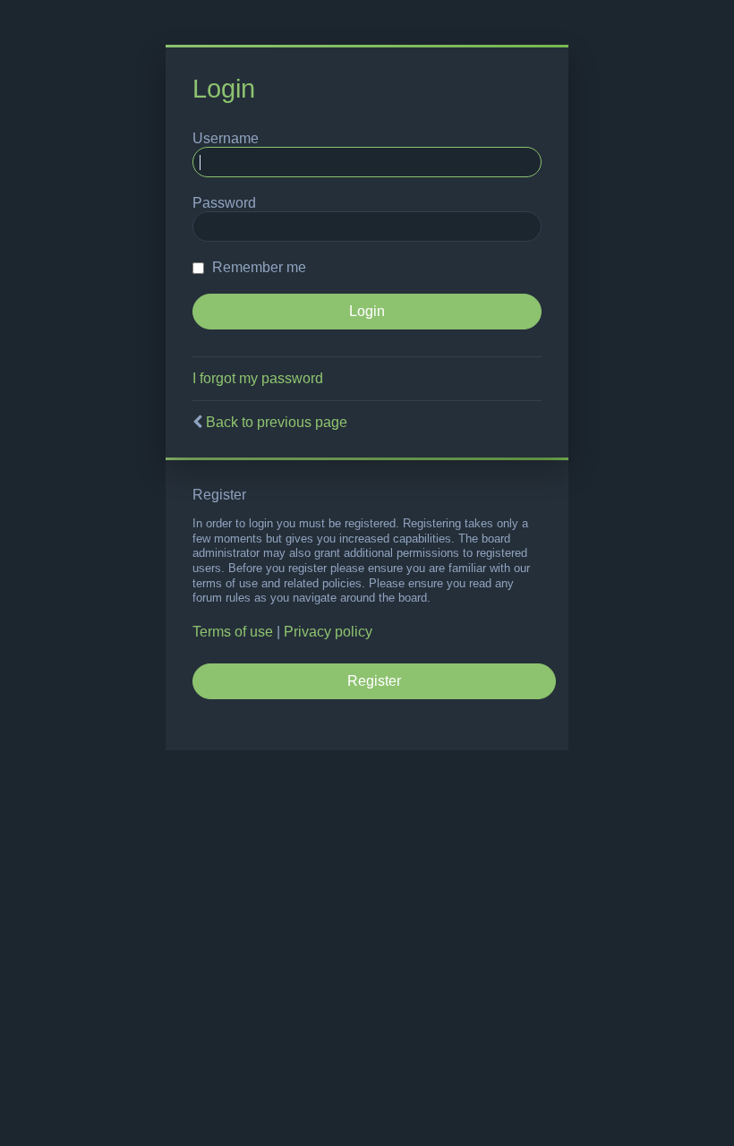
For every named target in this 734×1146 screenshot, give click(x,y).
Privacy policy (328, 631)
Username (225, 138)
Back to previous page (276, 422)
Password (224, 202)
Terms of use (232, 631)
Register (374, 680)
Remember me (257, 267)
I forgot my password (257, 378)
